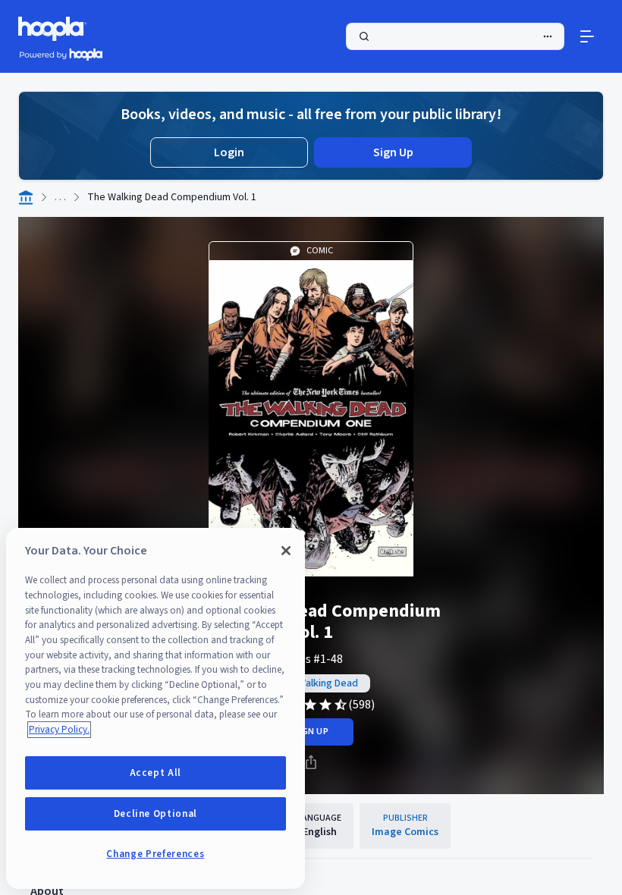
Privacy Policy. (59, 729)
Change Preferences (155, 854)
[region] (155, 708)
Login (229, 152)
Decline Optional (156, 814)
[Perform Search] (455, 36)
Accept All (156, 773)
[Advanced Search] (547, 36)
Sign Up (393, 152)
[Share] (311, 762)
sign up (310, 731)
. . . (60, 197)
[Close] (286, 550)
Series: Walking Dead (311, 683)
